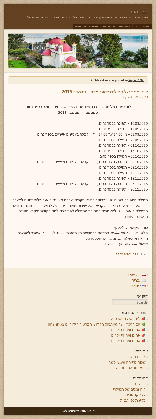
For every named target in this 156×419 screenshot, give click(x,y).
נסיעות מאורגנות (133, 400)
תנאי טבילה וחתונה (86, 26)
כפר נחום (139, 12)
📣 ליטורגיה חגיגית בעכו (127, 319)
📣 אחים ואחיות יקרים (128, 330)
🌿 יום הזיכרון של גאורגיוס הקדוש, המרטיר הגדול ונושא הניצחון (97, 324)
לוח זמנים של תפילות (126, 254)
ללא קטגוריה (136, 395)
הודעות (140, 384)
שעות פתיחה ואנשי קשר (116, 26)
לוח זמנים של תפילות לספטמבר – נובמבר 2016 (104, 92)
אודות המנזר (142, 26)
